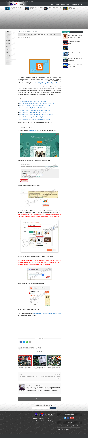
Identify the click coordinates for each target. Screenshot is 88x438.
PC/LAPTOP (7, 49)
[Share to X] (23, 342)
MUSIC (7, 46)
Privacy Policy (17, 1)
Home (6, 1)
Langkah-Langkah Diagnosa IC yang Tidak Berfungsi (54, 368)
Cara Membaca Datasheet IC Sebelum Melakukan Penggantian (39, 368)
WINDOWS (7, 64)
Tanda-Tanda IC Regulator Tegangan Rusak (24, 368)
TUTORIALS (38, 348)
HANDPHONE (8, 40)
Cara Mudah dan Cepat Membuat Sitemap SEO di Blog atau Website (32, 112)
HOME (52, 4)
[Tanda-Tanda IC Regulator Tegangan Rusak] (25, 366)
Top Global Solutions (40, 436)
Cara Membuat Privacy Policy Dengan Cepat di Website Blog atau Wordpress (34, 119)
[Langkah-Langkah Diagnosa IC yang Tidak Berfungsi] (54, 366)
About (9, 1)
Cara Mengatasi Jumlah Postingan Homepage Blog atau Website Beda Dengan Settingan (36, 103)
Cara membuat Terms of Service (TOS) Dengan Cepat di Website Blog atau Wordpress (36, 114)
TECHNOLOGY (8, 55)
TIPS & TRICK (32, 348)
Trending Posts (66, 32)
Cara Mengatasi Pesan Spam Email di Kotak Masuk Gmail (28, 376)
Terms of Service (27, 1)
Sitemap (32, 1)
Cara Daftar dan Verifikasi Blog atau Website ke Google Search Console (33, 108)
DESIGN (7, 37)
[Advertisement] (44, 19)
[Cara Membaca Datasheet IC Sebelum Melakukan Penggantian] (39, 366)
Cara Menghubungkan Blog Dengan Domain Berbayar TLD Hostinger (32, 101)
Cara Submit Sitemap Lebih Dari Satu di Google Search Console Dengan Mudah (34, 105)
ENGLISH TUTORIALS (75, 4)
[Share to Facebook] (20, 342)
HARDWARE (8, 43)
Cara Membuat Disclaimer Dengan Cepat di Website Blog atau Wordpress (33, 117)
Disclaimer (22, 1)
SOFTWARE (7, 52)
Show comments (39, 399)
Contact (13, 1)
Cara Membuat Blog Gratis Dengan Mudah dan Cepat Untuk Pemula (46, 83)
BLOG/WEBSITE (24, 348)
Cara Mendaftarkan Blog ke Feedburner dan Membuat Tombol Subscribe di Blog (34, 110)
